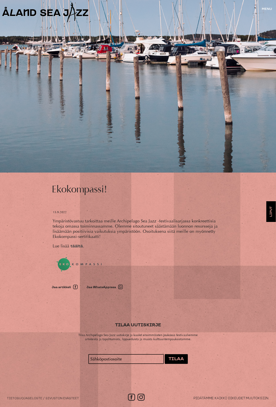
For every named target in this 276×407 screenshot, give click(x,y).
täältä (77, 246)
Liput (271, 211)
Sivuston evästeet (62, 398)
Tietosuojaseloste (24, 398)
